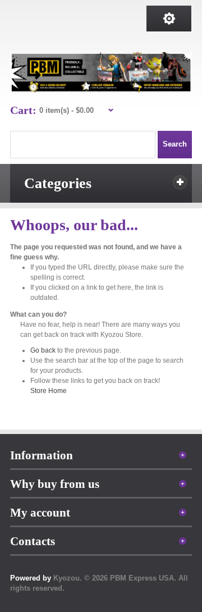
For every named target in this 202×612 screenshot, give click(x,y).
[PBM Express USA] (101, 72)
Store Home (48, 391)
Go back (43, 350)
